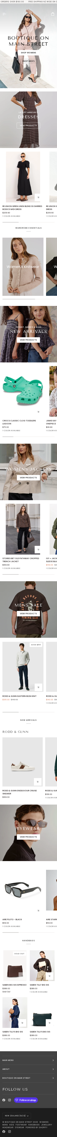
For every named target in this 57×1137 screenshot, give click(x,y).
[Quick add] (38, 197)
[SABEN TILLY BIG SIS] (42, 965)
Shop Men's (28, 61)
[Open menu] (7, 14)
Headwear (8, 1127)
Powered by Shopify (36, 1127)
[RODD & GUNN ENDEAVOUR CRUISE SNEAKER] (22, 762)
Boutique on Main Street (18, 1122)
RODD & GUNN (15, 732)
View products (28, 125)
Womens (44, 1122)
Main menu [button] (8, 1060)
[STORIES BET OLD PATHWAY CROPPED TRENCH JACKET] (22, 529)
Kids (11, 1124)
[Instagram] (9, 1100)
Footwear (21, 1124)
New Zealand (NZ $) (15, 1115)
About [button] (6, 1069)
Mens (5, 1124)
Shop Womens (28, 52)
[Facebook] (3, 1100)
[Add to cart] (38, 910)
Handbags (34, 1124)
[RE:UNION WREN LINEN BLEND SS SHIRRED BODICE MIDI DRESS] (22, 177)
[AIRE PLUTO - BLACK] (22, 890)
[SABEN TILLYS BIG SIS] (14, 1012)
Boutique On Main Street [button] (16, 1078)
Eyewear (19, 1127)
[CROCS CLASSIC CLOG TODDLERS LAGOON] (22, 391)
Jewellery (46, 1124)
